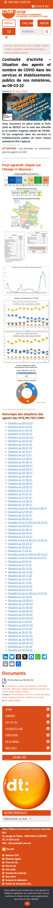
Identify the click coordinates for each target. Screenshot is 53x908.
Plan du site (10, 866)
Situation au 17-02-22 (20, 430)
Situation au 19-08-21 (20, 476)
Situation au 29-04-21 (20, 525)
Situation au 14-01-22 (20, 444)
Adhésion (44, 23)
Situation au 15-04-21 (20, 529)
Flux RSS (10, 849)
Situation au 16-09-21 (20, 462)
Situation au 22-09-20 (20, 603)
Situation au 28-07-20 (20, 625)
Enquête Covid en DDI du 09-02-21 (27, 554)
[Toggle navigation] (6, 38)
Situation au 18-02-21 (20, 547)
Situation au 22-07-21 (20, 490)
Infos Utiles (11, 748)
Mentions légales (13, 858)
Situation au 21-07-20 (20, 628)
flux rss (38, 6)
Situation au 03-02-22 (20, 437)
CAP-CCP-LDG (11, 722)
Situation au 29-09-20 (20, 600)
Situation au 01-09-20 (20, 614)
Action (9, 709)
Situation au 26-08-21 (20, 472)
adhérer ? (9, 23)
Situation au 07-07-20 (20, 635)
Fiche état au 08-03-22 (21, 679)
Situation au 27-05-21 (20, 511)
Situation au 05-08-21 (20, 483)
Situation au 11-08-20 (20, 621)
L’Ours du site (11, 862)
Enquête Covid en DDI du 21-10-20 (27, 593)
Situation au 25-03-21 (20, 536)
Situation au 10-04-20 (20, 650)
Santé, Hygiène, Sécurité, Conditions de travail (22, 697)
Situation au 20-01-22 (20, 440)
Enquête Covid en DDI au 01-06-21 (27, 508)
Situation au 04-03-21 (20, 543)
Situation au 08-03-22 (20, 423)
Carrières (10, 716)
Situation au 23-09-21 (20, 458)
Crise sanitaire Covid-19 (22, 694)
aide (47, 6)
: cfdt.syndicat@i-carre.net (16, 843)
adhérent (27, 23)
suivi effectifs (31, 686)
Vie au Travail (12, 741)
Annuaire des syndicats (15, 873)
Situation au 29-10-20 (20, 586)
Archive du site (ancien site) (18, 883)
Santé (11, 692)
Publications (12, 735)
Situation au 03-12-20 (20, 572)
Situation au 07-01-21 (20, 564)
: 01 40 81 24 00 (10, 839)
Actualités (19, 46)
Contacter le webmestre (16, 880)
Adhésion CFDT (12, 855)
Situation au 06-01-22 (20, 447)
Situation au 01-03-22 (20, 426)
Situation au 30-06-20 (20, 639)
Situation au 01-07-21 (20, 497)
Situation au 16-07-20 (20, 632)
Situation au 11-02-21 (20, 550)
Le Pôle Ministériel (42, 694)
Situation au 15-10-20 (20, 596)
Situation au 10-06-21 (20, 504)
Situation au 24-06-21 (20, 501)
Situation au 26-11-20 (20, 575)
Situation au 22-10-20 (20, 589)
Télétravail (15, 689)
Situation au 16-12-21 (20, 451)
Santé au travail (22, 692)
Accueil (8, 46)
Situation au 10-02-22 (20, 433)
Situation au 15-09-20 (20, 607)
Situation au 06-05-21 (20, 518)
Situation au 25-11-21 (20, 455)
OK (27, 903)
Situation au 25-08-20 (20, 618)
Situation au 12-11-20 (20, 582)
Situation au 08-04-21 (20, 533)
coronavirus (10, 686)
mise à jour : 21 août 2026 (19, 2)
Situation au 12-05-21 (20, 515)
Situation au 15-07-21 (20, 494)
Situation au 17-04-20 (20, 646)
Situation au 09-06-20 (21, 642)
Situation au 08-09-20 (20, 611)
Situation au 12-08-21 (20, 479)
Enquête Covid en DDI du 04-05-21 (27, 522)
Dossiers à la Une (14, 729)
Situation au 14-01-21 (20, 561)
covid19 (19, 686)
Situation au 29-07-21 (20, 486)
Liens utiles (10, 869)
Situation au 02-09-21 (20, 469)
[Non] (49, 897)
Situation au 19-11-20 (20, 579)
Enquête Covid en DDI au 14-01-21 (27, 557)
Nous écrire (10, 876)
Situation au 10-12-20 (20, 568)
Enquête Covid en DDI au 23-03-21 (27, 540)
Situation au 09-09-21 (20, 465)
